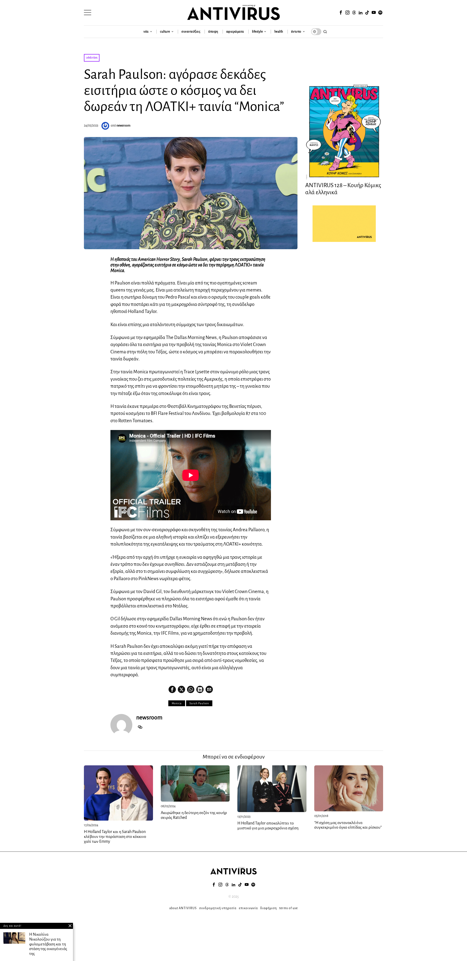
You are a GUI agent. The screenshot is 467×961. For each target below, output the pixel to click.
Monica (177, 703)
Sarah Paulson (199, 703)
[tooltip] (341, 13)
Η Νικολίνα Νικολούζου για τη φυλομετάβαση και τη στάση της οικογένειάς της (48, 944)
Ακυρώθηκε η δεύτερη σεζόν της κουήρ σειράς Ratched (194, 815)
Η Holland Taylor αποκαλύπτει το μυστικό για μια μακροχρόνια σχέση (267, 825)
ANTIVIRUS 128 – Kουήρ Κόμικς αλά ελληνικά (343, 188)
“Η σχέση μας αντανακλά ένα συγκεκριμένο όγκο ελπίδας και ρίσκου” (348, 825)
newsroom (123, 125)
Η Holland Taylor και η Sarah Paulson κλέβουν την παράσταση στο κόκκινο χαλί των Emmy (115, 837)
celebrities (92, 57)
